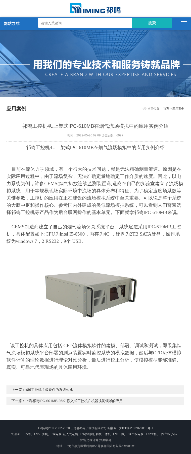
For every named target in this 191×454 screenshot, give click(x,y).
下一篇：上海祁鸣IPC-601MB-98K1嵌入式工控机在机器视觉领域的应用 (67, 401)
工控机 (22, 345)
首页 (166, 108)
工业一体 (118, 434)
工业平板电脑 (134, 434)
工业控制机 (86, 434)
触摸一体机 (103, 434)
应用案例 (178, 108)
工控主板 (164, 434)
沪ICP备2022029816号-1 (136, 428)
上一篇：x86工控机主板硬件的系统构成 (42, 390)
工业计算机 (40, 434)
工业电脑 (55, 434)
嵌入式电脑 (70, 434)
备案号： (113, 428)
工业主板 (151, 434)
